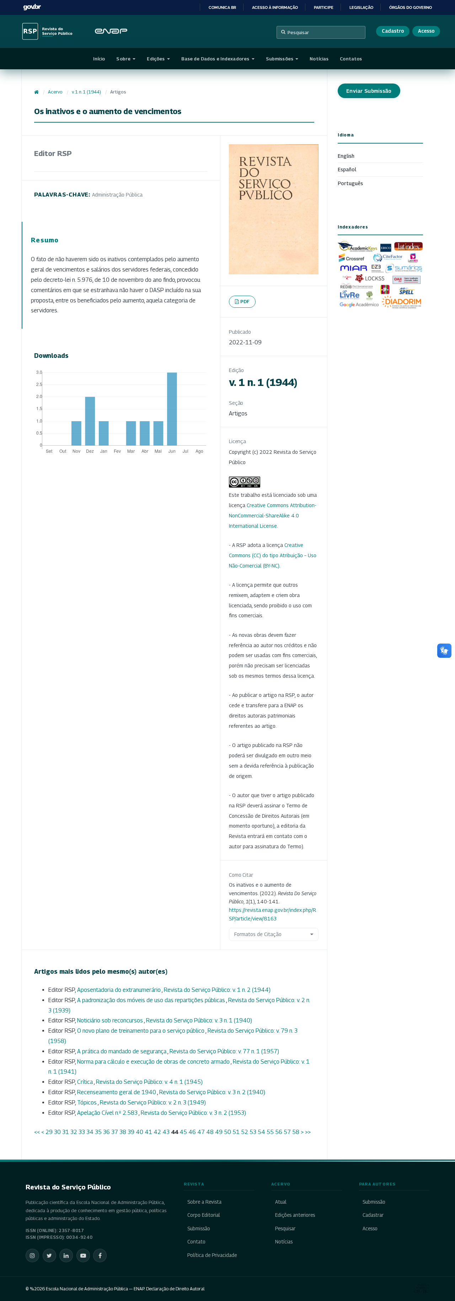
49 (219, 1132)
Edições (156, 58)
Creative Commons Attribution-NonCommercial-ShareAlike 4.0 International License (272, 515)
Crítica (85, 1082)
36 (106, 1132)
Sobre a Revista (204, 1202)
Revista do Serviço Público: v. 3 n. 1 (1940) (199, 1020)
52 (244, 1132)
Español (347, 169)
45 (183, 1132)
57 (287, 1132)
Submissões (280, 58)
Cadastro (393, 31)
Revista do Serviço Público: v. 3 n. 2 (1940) (212, 1092)
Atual (280, 1202)
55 (270, 1132)
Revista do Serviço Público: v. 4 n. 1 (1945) (149, 1082)
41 (148, 1132)
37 (114, 1132)
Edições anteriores (295, 1215)
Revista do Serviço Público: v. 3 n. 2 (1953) (193, 1112)
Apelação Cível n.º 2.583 (108, 1112)
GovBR (32, 7)
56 (278, 1132)
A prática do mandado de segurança (122, 1051)
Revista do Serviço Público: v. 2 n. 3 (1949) (153, 1102)
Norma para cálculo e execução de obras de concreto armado (154, 1061)
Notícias (319, 58)
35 (98, 1132)
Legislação (361, 7)
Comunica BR (222, 7)
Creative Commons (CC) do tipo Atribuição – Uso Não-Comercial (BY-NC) (272, 555)
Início (99, 58)
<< (37, 1132)
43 (166, 1132)
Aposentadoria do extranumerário (119, 989)
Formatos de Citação (258, 934)
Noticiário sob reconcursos (110, 1020)
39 (131, 1132)
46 (192, 1132)
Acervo (55, 92)
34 (89, 1132)
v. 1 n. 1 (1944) (86, 92)
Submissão (198, 1228)
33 (82, 1132)
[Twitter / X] (49, 1255)
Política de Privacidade (212, 1255)
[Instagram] (32, 1255)
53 (253, 1132)
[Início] (36, 92)
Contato (196, 1241)
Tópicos (87, 1102)
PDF (245, 301)
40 (139, 1132)
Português (350, 183)
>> (308, 1132)
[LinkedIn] (66, 1255)
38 (122, 1132)
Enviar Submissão (369, 91)
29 (49, 1132)
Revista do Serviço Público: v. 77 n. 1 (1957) (224, 1051)
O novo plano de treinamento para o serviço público (141, 1030)
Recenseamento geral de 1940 (117, 1092)
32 (73, 1132)
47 (201, 1132)
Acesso (426, 31)
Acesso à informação (275, 7)
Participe (323, 7)
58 (295, 1132)
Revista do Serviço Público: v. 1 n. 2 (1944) (217, 989)
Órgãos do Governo (410, 7)
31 (65, 1132)
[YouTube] (83, 1255)
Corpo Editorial (203, 1215)
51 (236, 1132)
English (346, 156)
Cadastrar (373, 1215)
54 (261, 1132)
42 (157, 1132)
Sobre (124, 58)
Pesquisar (298, 32)
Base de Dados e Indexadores (216, 58)
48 (210, 1132)
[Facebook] (100, 1255)
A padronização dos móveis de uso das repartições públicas (151, 1000)
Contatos (351, 58)
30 (57, 1132)
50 (227, 1132)
